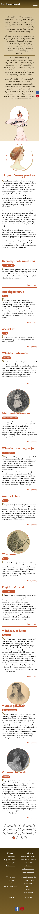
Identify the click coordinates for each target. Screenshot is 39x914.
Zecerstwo (8, 329)
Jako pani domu (28, 869)
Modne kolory (11, 496)
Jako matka (28, 863)
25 (31, 833)
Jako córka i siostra (28, 856)
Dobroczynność (28, 880)
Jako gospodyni (28, 872)
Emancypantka (28, 892)
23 (23, 833)
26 (34, 833)
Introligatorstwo (13, 292)
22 (19, 833)
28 (17, 838)
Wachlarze (9, 554)
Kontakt (28, 898)
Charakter (10, 856)
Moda (10, 883)
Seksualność (10, 866)
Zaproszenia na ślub (15, 772)
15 (27, 829)
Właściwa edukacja (15, 353)
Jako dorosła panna (28, 860)
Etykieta (11, 880)
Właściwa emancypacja (18, 448)
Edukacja (28, 886)
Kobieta (10, 853)
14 (23, 829)
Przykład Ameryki (14, 587)
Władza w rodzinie (14, 631)
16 (31, 829)
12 (15, 829)
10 (8, 829)
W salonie (10, 877)
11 (12, 829)
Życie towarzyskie (10, 886)
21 (15, 833)
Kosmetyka (11, 863)
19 (8, 833)
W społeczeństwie (28, 877)
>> (25, 838)
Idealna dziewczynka (16, 413)
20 (12, 833)
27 (13, 838)
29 (21, 838)
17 (34, 829)
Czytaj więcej (32, 285)
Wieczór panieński (13, 706)
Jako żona (28, 866)
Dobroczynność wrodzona (18, 261)
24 (27, 833)
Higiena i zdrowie (10, 860)
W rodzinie (28, 853)
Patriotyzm (28, 883)
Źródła (11, 898)
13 (19, 829)
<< (4, 825)
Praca (28, 889)
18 (4, 833)
